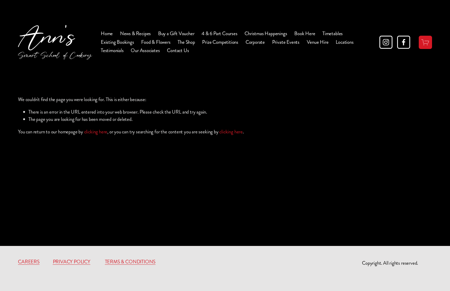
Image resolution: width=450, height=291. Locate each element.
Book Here (304, 33)
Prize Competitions (220, 42)
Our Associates (145, 50)
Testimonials (112, 50)
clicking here (96, 131)
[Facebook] (403, 42)
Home (107, 33)
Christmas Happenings (266, 33)
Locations (344, 42)
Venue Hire (318, 42)
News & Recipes (135, 33)
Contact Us (178, 50)
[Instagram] (385, 42)
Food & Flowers (155, 42)
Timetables (332, 33)
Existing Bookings (117, 42)
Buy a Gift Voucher (176, 33)
